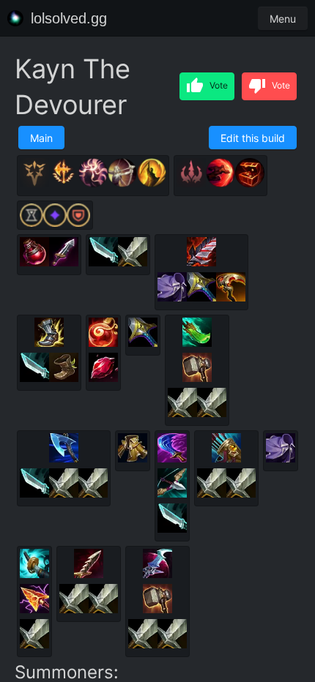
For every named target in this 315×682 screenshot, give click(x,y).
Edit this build (252, 138)
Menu (283, 18)
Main (41, 138)
